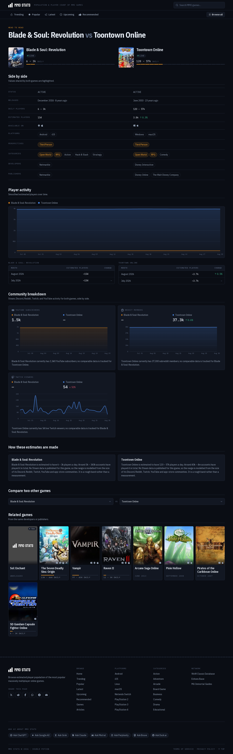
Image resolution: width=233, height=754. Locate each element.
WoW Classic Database (203, 673)
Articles (80, 709)
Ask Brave (142, 735)
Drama (156, 704)
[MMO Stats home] (19, 5)
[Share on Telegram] (39, 695)
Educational (159, 709)
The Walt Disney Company (166, 174)
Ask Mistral (100, 735)
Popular (36, 14)
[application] (116, 232)
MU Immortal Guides (202, 684)
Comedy (164, 154)
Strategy (97, 154)
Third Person (46, 144)
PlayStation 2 (121, 699)
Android (43, 134)
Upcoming (69, 14)
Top (223, 749)
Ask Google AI (42, 735)
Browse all (217, 14)
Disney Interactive (144, 164)
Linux (117, 684)
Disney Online (141, 174)
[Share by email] (46, 695)
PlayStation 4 (121, 709)
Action (67, 154)
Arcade (156, 684)
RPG (58, 154)
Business (157, 694)
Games (80, 704)
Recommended (90, 14)
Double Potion (41, 749)
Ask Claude (80, 735)
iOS (53, 134)
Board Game (159, 689)
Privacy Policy (206, 749)
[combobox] (60, 501)
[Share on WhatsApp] (32, 695)
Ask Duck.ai (161, 735)
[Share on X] (11, 695)
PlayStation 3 (121, 704)
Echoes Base (198, 678)
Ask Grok (62, 735)
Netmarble (45, 164)
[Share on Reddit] (18, 695)
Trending (19, 14)
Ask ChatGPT (20, 735)
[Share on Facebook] (25, 695)
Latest (52, 14)
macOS (151, 134)
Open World (45, 154)
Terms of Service (183, 749)
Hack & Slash (81, 154)
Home (79, 673)
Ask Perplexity (121, 735)
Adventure (158, 678)
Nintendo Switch (123, 694)
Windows (139, 134)
